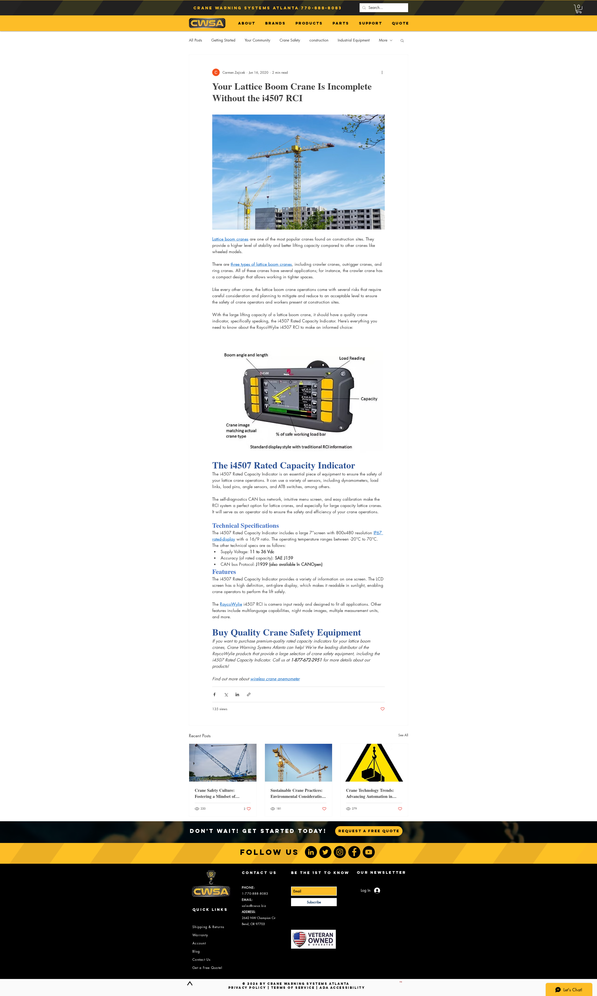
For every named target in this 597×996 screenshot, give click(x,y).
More (383, 40)
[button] (579, 9)
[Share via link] (248, 694)
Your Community (257, 40)
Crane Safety (290, 40)
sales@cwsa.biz (254, 906)
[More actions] (382, 72)
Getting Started (223, 40)
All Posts (195, 40)
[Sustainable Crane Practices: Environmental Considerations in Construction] (298, 763)
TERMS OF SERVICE (293, 988)
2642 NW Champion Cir (258, 918)
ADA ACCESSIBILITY (342, 988)
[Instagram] (340, 852)
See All (403, 735)
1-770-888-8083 (255, 893)
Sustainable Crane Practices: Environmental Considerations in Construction (298, 793)
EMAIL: (247, 900)
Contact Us (201, 959)
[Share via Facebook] (214, 694)
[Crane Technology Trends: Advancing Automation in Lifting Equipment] (374, 763)
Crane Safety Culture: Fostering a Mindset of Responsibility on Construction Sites (222, 793)
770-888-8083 (321, 7)
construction (318, 40)
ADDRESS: (249, 912)
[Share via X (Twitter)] (226, 694)
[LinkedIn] (311, 852)
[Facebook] (354, 852)
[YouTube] (369, 852)
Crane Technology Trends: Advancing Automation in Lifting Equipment (370, 793)
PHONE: (248, 887)
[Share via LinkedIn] (237, 694)
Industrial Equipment (354, 40)
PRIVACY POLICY (247, 988)
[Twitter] (325, 852)
